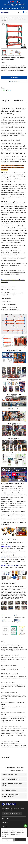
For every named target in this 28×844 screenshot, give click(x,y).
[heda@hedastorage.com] (2, 8)
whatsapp (8, 90)
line (4, 90)
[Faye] (25, 825)
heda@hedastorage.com (10, 8)
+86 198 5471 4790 (22, 8)
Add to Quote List (14, 82)
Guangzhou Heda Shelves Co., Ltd (12, 813)
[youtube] (17, 2)
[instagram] (10, 2)
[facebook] (8, 2)
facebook (2, 90)
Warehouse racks (6, 546)
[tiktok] (19, 2)
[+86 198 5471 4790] (17, 8)
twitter (6, 90)
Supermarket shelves (7, 557)
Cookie (8, 831)
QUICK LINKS (5, 819)
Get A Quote (14, 77)
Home (2, 17)
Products (6, 17)
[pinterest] (13, 2)
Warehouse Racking (13, 17)
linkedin (10, 90)
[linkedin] (15, 2)
